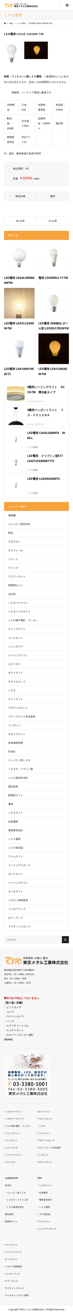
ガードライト (15, 874)
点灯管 (12, 594)
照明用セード (15, 585)
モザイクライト (17, 734)
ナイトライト (15, 699)
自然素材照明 (15, 742)
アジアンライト (17, 576)
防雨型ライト (15, 795)
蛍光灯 (12, 751)
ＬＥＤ (12, 690)
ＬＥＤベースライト (19, 611)
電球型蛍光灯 (15, 830)
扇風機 (12, 515)
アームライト (15, 856)
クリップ (13, 567)
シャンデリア (15, 646)
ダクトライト (15, 672)
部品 (10, 532)
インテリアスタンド (19, 865)
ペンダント (14, 725)
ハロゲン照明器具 (18, 900)
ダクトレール (15, 550)
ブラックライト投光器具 (21, 716)
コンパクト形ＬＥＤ (19, 760)
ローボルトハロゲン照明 (17, 1295)
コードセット (15, 637)
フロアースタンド (18, 707)
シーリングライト (18, 882)
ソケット (13, 559)
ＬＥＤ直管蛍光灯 (18, 777)
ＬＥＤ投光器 (15, 847)
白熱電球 (13, 821)
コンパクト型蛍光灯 (19, 524)
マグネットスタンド (19, 926)
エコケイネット (15, 1030)
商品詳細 (20, 196)
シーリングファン (18, 655)
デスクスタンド (17, 681)
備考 (52, 196)
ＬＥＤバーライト (18, 602)
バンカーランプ (17, 908)
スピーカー (14, 664)
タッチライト (15, 891)
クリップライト (17, 629)
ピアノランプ (15, 917)
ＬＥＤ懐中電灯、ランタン (23, 620)
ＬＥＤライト (15, 812)
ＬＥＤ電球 (14, 839)
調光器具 (13, 786)
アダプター (14, 541)
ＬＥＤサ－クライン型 (20, 769)
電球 (10, 804)
